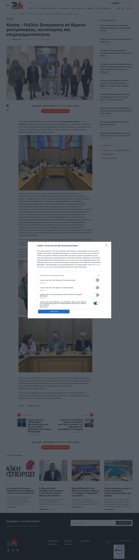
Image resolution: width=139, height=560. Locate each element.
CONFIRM (54, 311)
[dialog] (69, 280)
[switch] (96, 280)
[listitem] (69, 275)
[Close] (107, 246)
